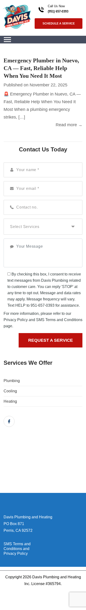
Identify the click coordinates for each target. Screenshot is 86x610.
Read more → (69, 124)
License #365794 (46, 584)
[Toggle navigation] (7, 39)
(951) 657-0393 (58, 11)
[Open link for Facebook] (9, 421)
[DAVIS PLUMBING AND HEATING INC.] (16, 16)
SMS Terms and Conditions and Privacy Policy (17, 549)
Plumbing (12, 381)
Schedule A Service (59, 23)
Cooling (10, 391)
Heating (10, 401)
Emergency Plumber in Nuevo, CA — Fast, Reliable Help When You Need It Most (41, 68)
